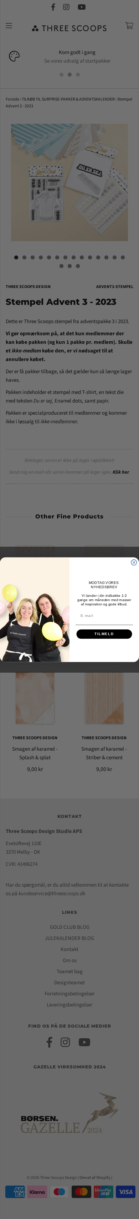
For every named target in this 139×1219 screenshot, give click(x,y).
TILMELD (104, 634)
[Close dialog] (134, 562)
